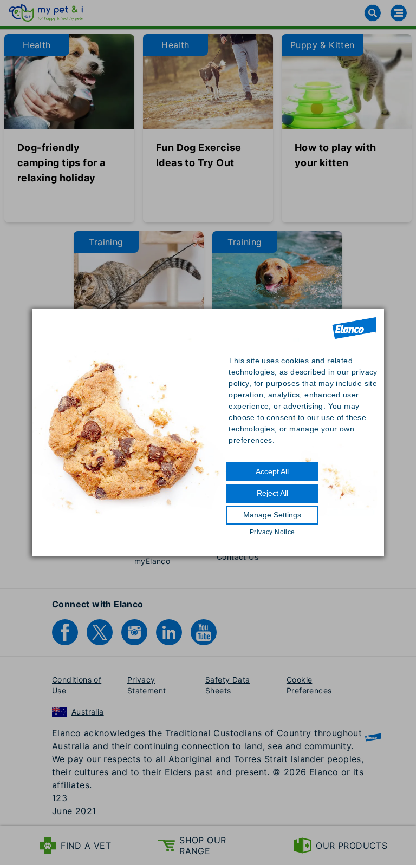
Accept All (272, 471)
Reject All (272, 493)
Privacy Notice (272, 532)
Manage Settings (272, 514)
